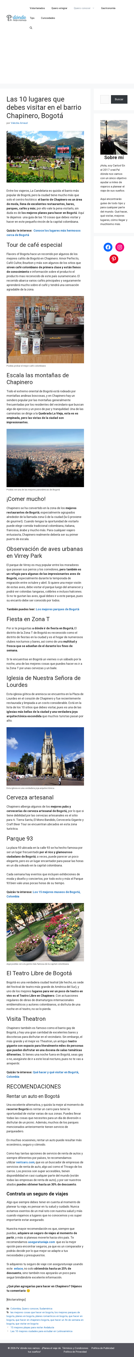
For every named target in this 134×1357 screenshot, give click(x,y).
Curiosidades (48, 18)
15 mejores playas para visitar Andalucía (32, 1327)
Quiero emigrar (59, 8)
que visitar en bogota (27, 1323)
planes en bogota (25, 1316)
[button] (30, 28)
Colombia (15, 1308)
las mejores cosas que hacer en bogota (31, 1312)
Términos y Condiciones (75, 1348)
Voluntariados (37, 8)
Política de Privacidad (75, 1351)
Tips (32, 18)
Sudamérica (46, 1308)
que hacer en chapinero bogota (32, 1319)
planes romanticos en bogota (51, 1316)
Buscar (119, 99)
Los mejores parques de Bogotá (57, 609)
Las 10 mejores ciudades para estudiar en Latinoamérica (41, 1331)
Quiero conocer (82, 8)
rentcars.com (25, 1162)
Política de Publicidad (103, 1348)
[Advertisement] (67, 61)
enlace (18, 1268)
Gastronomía (108, 8)
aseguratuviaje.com (41, 1242)
